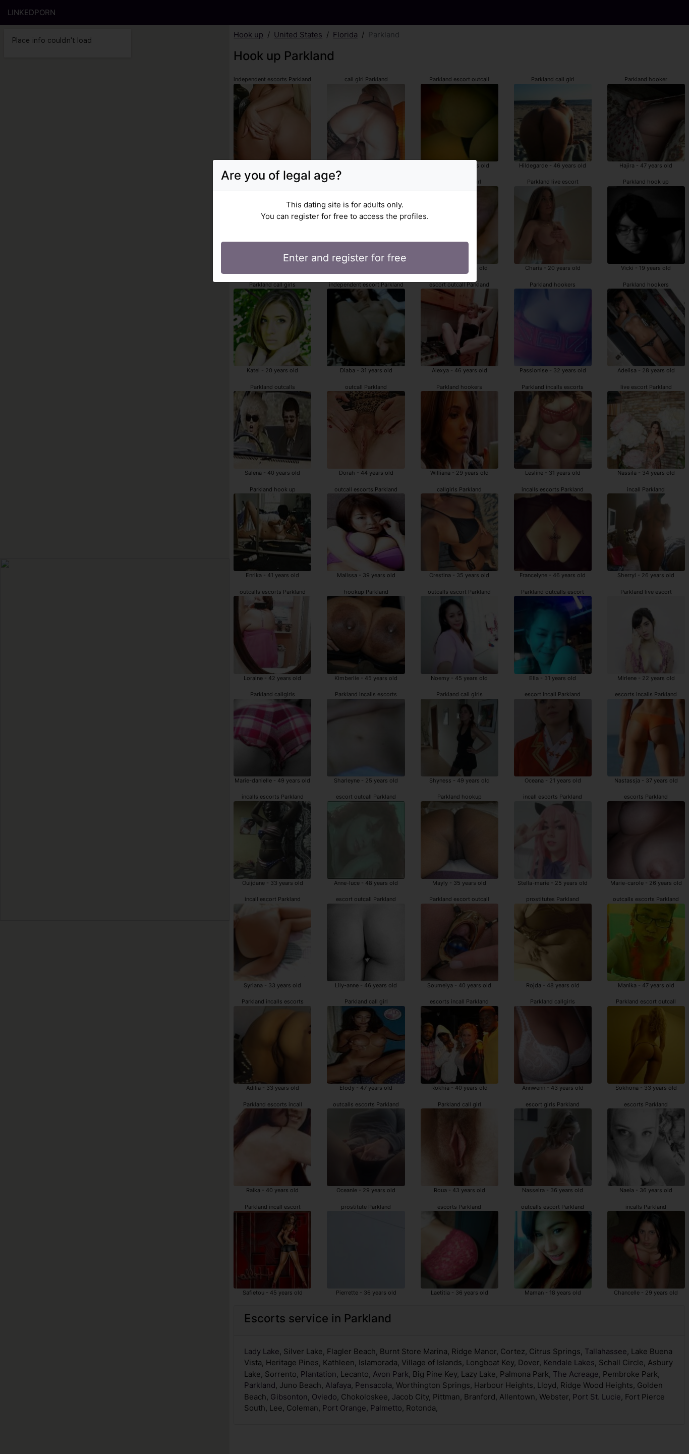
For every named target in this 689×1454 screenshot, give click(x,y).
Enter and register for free (345, 258)
